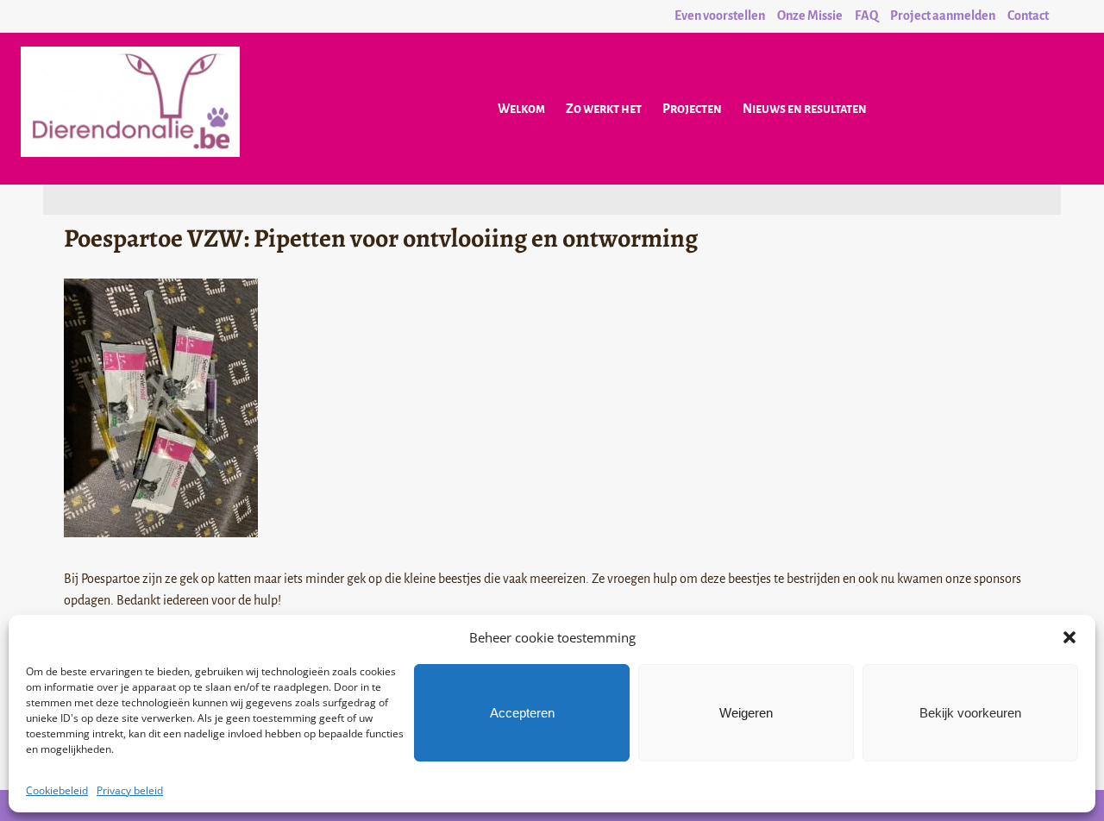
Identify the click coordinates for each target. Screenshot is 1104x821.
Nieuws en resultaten (805, 109)
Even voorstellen (719, 15)
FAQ (866, 15)
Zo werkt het (604, 109)
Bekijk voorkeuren (970, 712)
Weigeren (746, 712)
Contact (1028, 15)
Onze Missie (810, 15)
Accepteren (522, 712)
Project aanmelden (942, 15)
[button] (1069, 637)
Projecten (692, 109)
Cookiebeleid (57, 790)
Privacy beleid (130, 790)
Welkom (521, 109)
